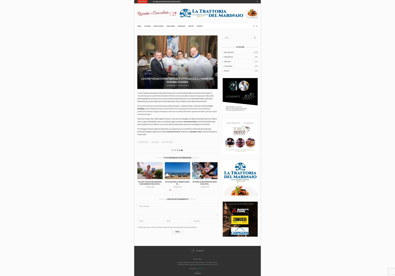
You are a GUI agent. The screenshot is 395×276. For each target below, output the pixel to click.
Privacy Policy (197, 259)
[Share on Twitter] (177, 150)
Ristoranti (181, 26)
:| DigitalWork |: (201, 268)
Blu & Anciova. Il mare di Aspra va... (177, 183)
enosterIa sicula (143, 142)
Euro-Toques (154, 142)
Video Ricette (241, 57)
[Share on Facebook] (175, 150)
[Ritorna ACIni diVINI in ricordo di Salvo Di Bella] (205, 170)
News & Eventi (158, 26)
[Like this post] (173, 150)
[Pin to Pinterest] (179, 150)
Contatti (200, 26)
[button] (149, 1)
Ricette (191, 26)
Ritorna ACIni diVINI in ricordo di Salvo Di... (205, 183)
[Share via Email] (182, 150)
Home (139, 26)
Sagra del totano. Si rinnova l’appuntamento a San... (171, 2)
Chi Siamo (147, 26)
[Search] (257, 26)
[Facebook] (257, 1)
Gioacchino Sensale (167, 142)
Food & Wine (170, 26)
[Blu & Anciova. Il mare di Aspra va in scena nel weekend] (177, 170)
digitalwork (171, 85)
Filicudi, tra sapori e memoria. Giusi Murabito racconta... (150, 183)
